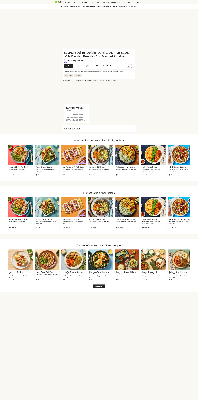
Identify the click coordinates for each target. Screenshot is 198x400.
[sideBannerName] (76, 93)
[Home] (61, 7)
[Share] (132, 66)
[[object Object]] (128, 66)
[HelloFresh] (58, 2)
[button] (76, 107)
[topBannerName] (99, 13)
